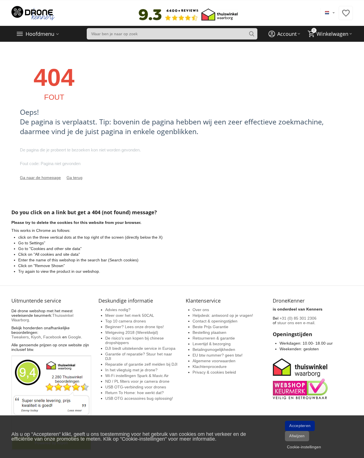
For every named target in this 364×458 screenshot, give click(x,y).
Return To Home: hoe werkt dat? (134, 392)
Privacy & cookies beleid (214, 372)
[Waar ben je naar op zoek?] (251, 33)
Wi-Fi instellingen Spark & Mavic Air (137, 375)
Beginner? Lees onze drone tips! (134, 326)
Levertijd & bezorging (212, 344)
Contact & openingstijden (215, 321)
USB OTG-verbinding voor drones (135, 387)
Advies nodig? (118, 309)
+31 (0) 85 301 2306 (298, 318)
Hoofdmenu (40, 34)
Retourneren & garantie (214, 338)
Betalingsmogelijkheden (214, 349)
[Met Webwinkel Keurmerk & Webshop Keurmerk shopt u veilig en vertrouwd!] (301, 378)
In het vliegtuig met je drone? (131, 370)
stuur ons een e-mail (295, 322)
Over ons (201, 309)
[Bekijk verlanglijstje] (345, 16)
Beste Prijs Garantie (210, 326)
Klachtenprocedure (210, 366)
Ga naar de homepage (40, 177)
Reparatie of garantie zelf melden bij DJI (141, 364)
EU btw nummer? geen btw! (218, 355)
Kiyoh (36, 337)
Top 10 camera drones (125, 321)
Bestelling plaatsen (209, 332)
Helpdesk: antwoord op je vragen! (223, 315)
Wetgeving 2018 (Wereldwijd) (131, 332)
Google (74, 337)
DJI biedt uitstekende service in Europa (140, 348)
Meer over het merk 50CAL (129, 315)
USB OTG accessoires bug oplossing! (139, 398)
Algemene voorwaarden (214, 361)
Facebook (52, 337)
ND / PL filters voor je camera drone (137, 381)
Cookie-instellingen (304, 447)
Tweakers (20, 337)
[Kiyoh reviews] (51, 402)
